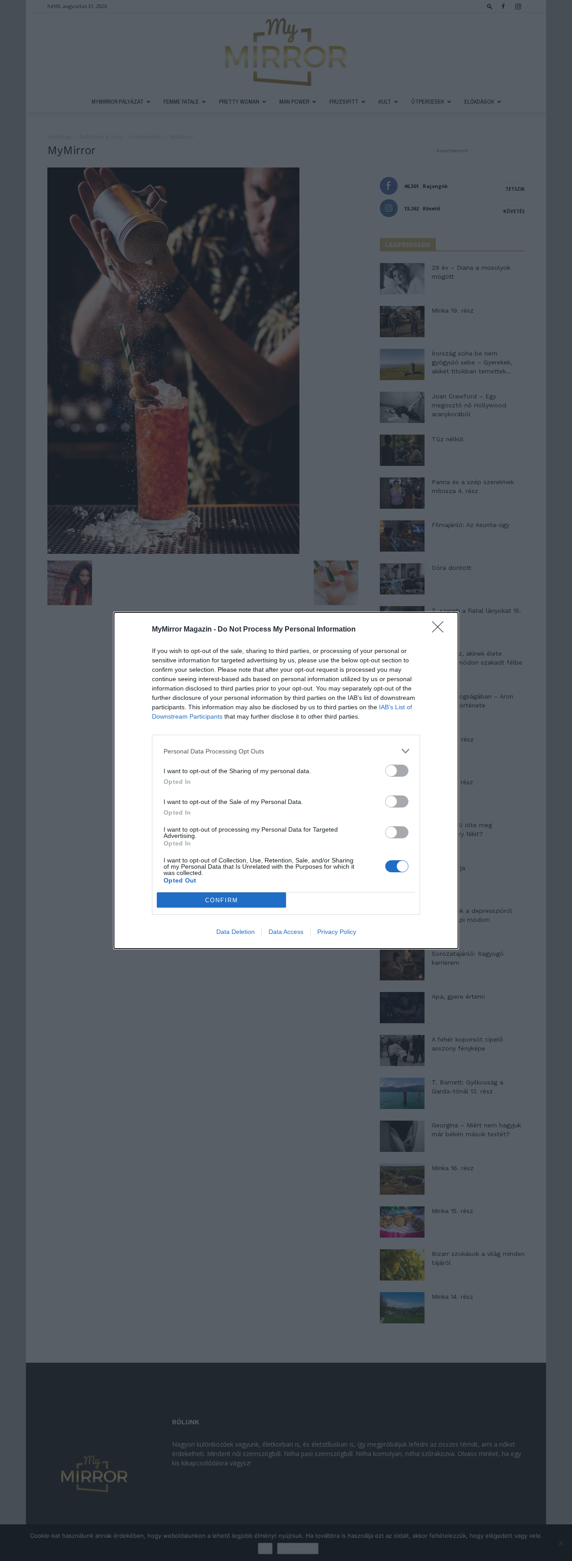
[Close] (440, 629)
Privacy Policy (336, 931)
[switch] (396, 771)
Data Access (286, 931)
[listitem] (286, 751)
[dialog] (286, 780)
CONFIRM (221, 900)
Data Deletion (235, 931)
